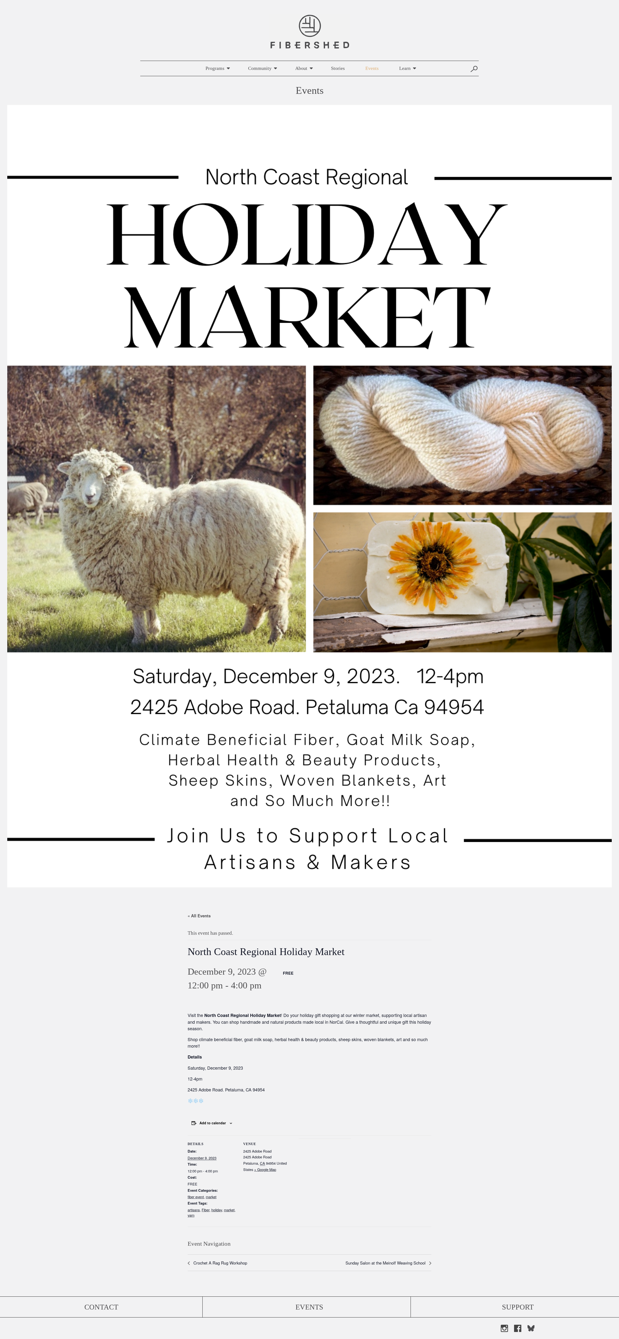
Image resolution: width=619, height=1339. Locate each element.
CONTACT (101, 1307)
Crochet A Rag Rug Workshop (219, 1263)
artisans (194, 1209)
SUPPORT (518, 1307)
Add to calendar (212, 1122)
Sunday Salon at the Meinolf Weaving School (386, 1263)
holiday (216, 1209)
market (211, 1196)
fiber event (196, 1196)
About (301, 68)
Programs (215, 68)
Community (260, 68)
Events (372, 68)
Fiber (205, 1209)
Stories (338, 68)
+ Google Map (265, 1169)
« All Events (199, 916)
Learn (405, 68)
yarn (191, 1215)
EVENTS (309, 1307)
